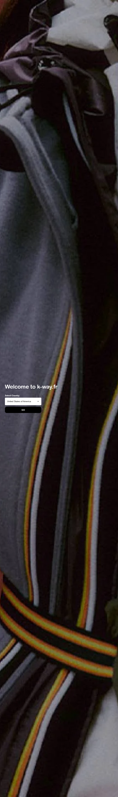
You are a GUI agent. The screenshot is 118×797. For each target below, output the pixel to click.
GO (23, 410)
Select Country (12, 395)
